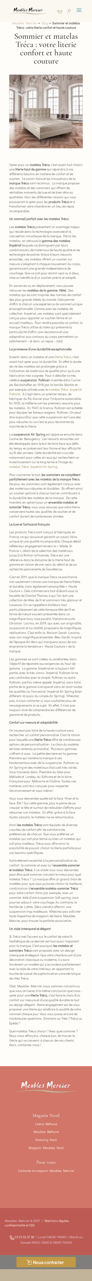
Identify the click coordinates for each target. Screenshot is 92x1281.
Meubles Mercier (24, 23)
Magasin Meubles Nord (46, 1147)
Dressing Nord (46, 1139)
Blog (45, 23)
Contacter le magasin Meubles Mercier (46, 1170)
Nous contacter (48, 1262)
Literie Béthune (46, 1124)
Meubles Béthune (46, 1131)
